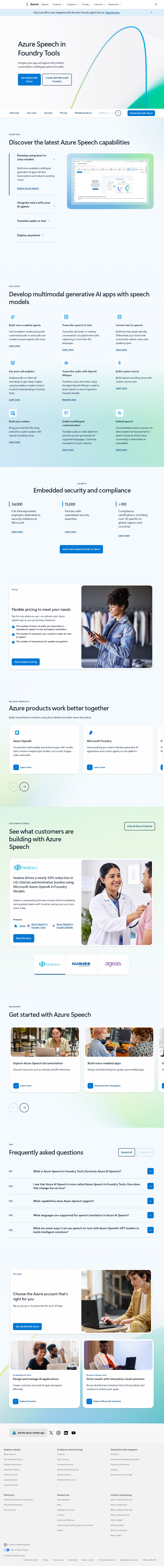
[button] (49, 964)
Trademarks (73, 1560)
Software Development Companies (18, 1499)
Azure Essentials (10, 1480)
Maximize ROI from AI (66, 1480)
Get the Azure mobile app (31, 1432)
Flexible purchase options (68, 1469)
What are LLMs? (117, 1525)
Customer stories (11, 1485)
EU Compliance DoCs (106, 1560)
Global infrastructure (12, 1464)
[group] (44, 749)
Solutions (71, 4)
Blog (59, 1505)
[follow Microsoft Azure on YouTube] (74, 1433)
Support (114, 1469)
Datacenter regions (12, 1469)
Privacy (45, 1560)
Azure (22, 925)
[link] (14, 114)
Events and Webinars (66, 1520)
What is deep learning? (120, 1515)
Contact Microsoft (30, 1560)
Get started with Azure (13, 1459)
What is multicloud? (119, 1505)
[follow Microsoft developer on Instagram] (59, 1433)
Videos (60, 1530)
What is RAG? (116, 1535)
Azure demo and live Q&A (121, 1474)
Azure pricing (62, 1459)
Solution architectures (120, 1464)
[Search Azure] (156, 4)
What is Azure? (10, 1454)
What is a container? (119, 1530)
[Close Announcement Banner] (150, 12)
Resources (113, 4)
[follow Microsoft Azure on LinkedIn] (66, 1433)
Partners (98, 4)
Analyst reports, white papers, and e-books (75, 1525)
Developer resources (65, 1510)
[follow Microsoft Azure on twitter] (51, 1433)
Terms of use (58, 1560)
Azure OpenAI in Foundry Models (65, 926)
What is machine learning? (122, 1510)
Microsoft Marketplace (13, 1505)
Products (57, 4)
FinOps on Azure (64, 1474)
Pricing (85, 4)
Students (61, 1515)
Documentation (63, 1499)
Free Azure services (65, 1464)
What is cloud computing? (121, 1499)
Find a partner (10, 1510)
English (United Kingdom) (19, 1544)
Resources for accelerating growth (125, 1459)
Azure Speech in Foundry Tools (39, 926)
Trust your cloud (11, 1474)
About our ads (88, 1560)
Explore (45, 4)
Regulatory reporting (129, 1560)
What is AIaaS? (117, 1520)
